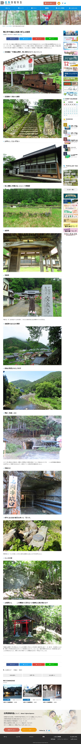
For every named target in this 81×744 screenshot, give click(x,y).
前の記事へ (13, 675)
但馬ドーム (73, 181)
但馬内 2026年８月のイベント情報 (74, 133)
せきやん (20, 34)
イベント (35, 8)
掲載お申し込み (11, 729)
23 (64, 113)
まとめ (66, 171)
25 (68, 113)
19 (70, 111)
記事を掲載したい (51, 3)
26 (70, 113)
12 (70, 110)
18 (68, 111)
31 (66, 115)
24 (66, 113)
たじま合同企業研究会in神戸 (74, 155)
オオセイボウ (73, 147)
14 (74, 110)
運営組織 (53, 739)
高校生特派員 (67, 178)
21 (74, 111)
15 (76, 110)
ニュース (21, 8)
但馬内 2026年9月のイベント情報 (74, 126)
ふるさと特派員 (60, 8)
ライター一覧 (70, 189)
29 (76, 113)
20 (72, 111)
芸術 (66, 176)
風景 (70, 171)
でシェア (13, 38)
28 (74, 113)
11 (68, 110)
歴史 (69, 176)
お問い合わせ (74, 739)
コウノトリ (67, 181)
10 (66, 110)
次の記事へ (51, 675)
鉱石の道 (73, 178)
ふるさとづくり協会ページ (28, 729)
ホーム (8, 8)
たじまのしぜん (73, 8)
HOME (4, 26)
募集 (48, 8)
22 (76, 111)
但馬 (66, 183)
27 (72, 113)
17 (66, 111)
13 (72, 110)
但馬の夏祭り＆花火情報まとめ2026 (74, 140)
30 (64, 115)
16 (64, 111)
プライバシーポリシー (63, 739)
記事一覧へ (32, 675)
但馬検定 (70, 183)
